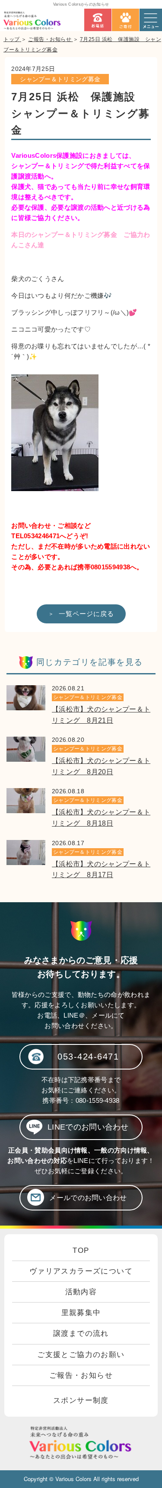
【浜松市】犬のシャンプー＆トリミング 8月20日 (101, 766)
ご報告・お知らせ (81, 1375)
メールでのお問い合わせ (88, 1197)
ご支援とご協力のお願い (80, 1355)
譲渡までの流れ (81, 1333)
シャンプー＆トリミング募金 (60, 79)
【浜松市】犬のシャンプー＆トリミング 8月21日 (101, 715)
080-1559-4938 (98, 1100)
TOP (81, 1250)
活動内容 (81, 1292)
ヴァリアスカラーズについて (81, 1271)
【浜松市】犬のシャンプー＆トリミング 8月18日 (101, 817)
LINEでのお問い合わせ (88, 1127)
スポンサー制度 (81, 1400)
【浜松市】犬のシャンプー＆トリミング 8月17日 (101, 869)
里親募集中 (81, 1313)
